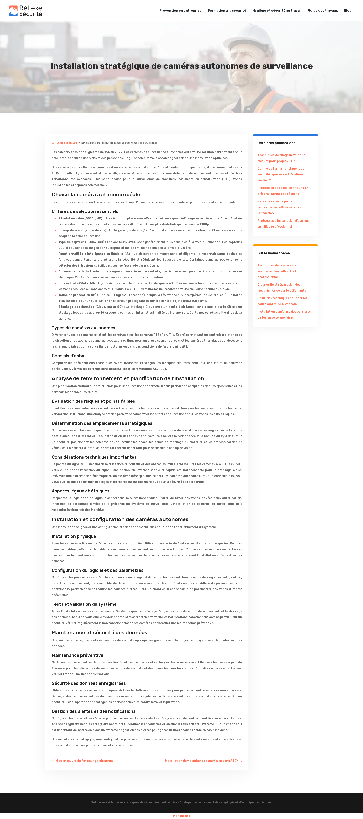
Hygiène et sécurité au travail (277, 10)
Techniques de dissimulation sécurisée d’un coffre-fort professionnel (279, 271)
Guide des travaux (323, 10)
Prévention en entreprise (180, 10)
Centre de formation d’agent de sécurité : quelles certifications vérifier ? (281, 174)
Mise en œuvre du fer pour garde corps (84, 761)
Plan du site (181, 816)
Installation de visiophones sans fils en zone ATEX (201, 761)
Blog (347, 10)
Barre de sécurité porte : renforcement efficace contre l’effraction (279, 207)
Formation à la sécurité (227, 10)
